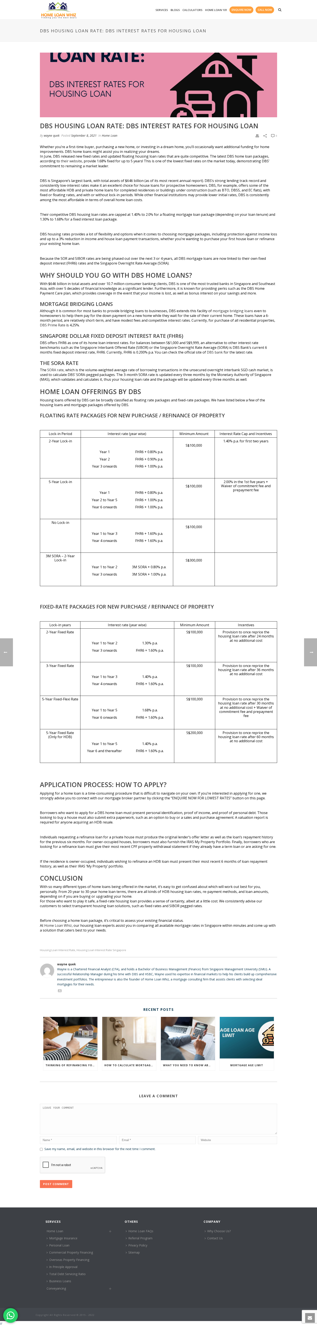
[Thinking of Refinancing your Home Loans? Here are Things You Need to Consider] (70, 1038)
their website (71, 161)
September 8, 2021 (84, 135)
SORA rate (55, 370)
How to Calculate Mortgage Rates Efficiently (130, 1065)
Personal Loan (59, 1245)
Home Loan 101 (216, 10)
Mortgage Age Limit (246, 1065)
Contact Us (215, 1238)
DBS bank (215, 352)
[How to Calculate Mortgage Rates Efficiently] (129, 1038)
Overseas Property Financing (69, 1260)
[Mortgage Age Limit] (247, 1038)
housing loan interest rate (57, 950)
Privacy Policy (137, 1245)
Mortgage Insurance (63, 1238)
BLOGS (175, 10)
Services (161, 10)
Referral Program (140, 1238)
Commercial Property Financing (71, 1252)
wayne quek (52, 135)
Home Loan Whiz (58, 925)
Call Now (265, 10)
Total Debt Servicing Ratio (67, 1274)
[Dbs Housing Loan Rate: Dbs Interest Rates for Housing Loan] (158, 85)
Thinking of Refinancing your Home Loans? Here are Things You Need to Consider (71, 1065)
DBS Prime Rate (52, 325)
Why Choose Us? (219, 1231)
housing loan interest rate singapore (101, 950)
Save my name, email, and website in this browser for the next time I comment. (99, 1149)
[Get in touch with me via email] (59, 991)
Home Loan (109, 135)
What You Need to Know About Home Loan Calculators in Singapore (189, 1065)
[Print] (257, 135)
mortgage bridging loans (233, 310)
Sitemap (134, 1252)
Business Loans (60, 1281)
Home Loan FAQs (140, 1231)
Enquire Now (241, 10)
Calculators (192, 10)
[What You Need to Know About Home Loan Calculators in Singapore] (188, 1038)
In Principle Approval (63, 1267)
